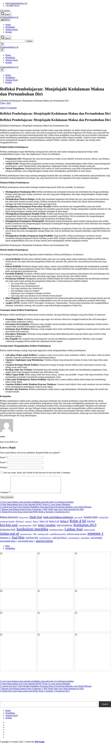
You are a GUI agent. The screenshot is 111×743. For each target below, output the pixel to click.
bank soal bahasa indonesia (58, 516)
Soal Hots (18, 537)
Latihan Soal (74, 529)
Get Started (5, 10)
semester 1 (95, 533)
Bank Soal (36, 517)
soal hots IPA (32, 537)
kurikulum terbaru (56, 530)
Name (3, 457)
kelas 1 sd (44, 521)
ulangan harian (44, 540)
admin (2, 108)
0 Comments (11, 108)
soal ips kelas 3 (74, 538)
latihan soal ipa (89, 530)
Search (105, 704)
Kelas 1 (35, 521)
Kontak (8, 32)
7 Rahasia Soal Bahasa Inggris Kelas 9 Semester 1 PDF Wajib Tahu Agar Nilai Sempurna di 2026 (42, 509)
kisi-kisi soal (8, 525)
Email (3, 462)
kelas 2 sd (54, 521)
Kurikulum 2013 (85, 525)
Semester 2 (5, 537)
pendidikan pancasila (58, 534)
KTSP (35, 525)
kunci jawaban (47, 525)
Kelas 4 (64, 521)
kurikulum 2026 (7, 529)
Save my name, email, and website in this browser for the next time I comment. (37, 472)
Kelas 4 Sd (78, 521)
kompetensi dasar (25, 525)
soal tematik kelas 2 (8, 541)
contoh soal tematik (7, 521)
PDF (34, 534)
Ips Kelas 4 (28, 521)
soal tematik (96, 537)
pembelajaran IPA (43, 534)
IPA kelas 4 (20, 521)
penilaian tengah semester (76, 534)
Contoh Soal (103, 517)
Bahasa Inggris (23, 517)
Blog (7, 546)
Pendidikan (10, 27)
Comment (5, 492)
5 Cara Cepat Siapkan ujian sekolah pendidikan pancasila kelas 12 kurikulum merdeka (37, 502)
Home (8, 24)
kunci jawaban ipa (64, 525)
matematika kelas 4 (26, 534)
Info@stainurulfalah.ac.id (16, 3)
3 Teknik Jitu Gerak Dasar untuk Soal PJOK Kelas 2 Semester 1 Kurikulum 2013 (35, 512)
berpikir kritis (91, 517)
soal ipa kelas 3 (60, 537)
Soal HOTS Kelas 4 (45, 538)
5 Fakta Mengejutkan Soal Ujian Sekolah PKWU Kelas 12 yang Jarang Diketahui (35, 504)
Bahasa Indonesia (9, 517)
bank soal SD (78, 517)
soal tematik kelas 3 (26, 541)
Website (3, 467)
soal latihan (85, 538)
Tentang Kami (11, 29)
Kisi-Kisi (91, 521)
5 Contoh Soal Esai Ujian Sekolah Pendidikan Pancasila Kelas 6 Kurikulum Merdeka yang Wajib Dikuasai (45, 507)
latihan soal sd (9, 533)
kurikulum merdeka (32, 529)
